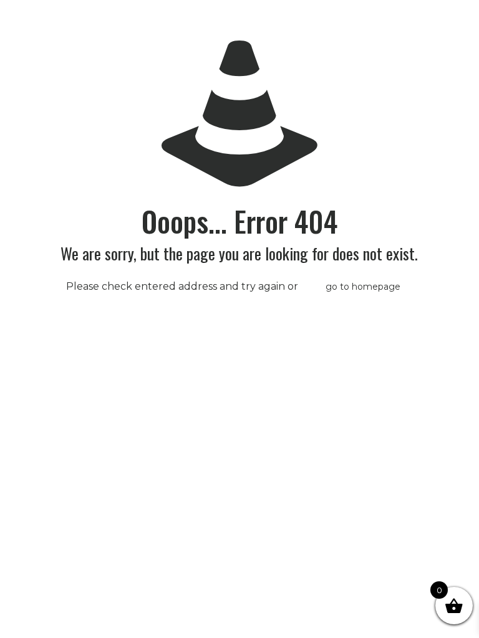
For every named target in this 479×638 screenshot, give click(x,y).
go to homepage (363, 286)
